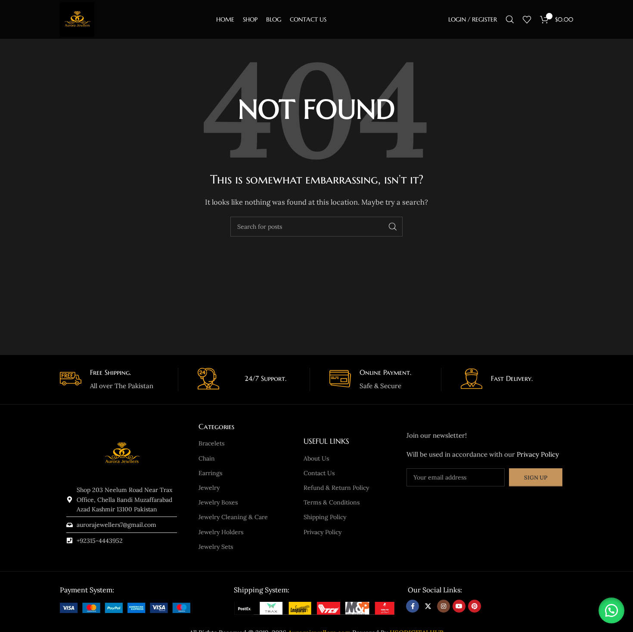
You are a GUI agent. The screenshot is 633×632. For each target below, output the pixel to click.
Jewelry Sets (216, 547)
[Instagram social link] (443, 606)
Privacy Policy (322, 532)
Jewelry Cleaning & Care (233, 517)
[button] (611, 610)
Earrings (210, 473)
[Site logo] (77, 19)
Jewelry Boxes (218, 502)
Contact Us (319, 473)
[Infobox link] (116, 380)
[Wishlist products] (527, 19)
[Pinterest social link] (474, 606)
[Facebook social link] (412, 606)
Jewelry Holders (221, 532)
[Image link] (125, 607)
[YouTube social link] (459, 606)
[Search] (509, 19)
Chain (207, 458)
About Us (316, 458)
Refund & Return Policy (336, 488)
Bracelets (211, 443)
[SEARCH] (393, 227)
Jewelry (209, 488)
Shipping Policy (325, 517)
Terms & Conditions (332, 502)
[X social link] (428, 606)
